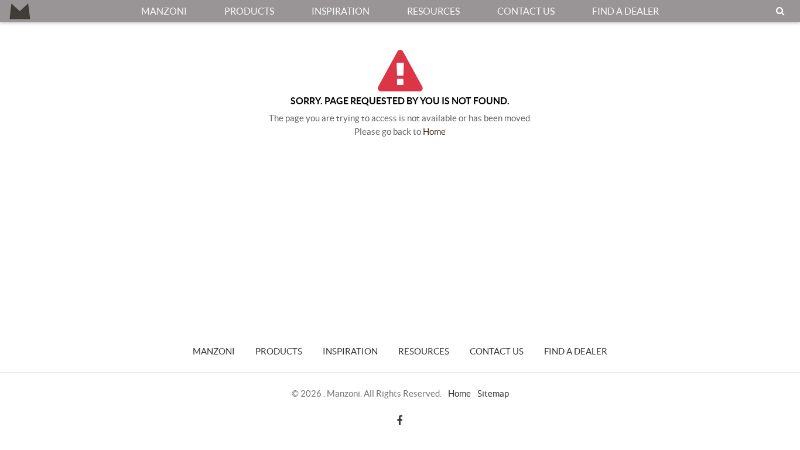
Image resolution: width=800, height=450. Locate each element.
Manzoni (164, 11)
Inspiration (341, 11)
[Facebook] (399, 420)
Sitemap (493, 393)
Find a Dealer (625, 11)
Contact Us (526, 11)
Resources (433, 11)
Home (434, 132)
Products (249, 11)
